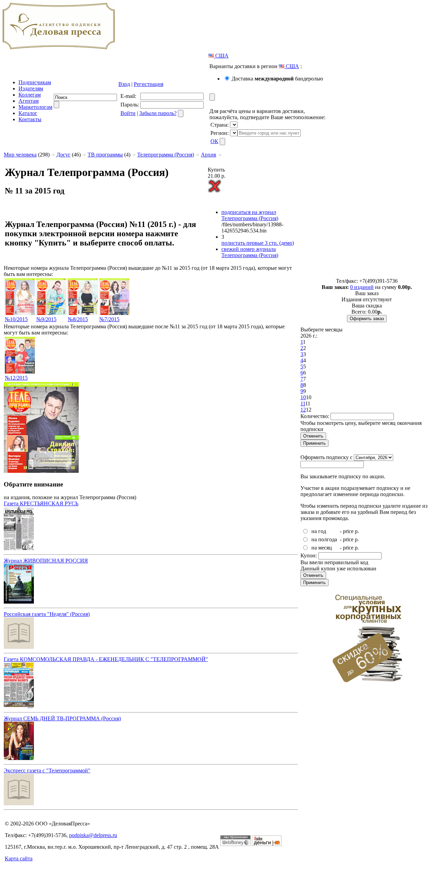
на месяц (321, 548)
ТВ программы (105, 154)
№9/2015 (46, 319)
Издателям (30, 88)
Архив (208, 154)
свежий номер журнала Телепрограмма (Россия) (249, 252)
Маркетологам (35, 107)
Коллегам (29, 95)
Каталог (27, 113)
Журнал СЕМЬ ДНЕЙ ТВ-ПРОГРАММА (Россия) (62, 718)
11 (302, 403)
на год (318, 531)
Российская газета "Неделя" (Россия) (47, 614)
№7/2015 (109, 319)
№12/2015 (16, 378)
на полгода (324, 539)
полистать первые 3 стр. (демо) (257, 243)
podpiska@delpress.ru (93, 835)
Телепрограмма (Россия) (165, 154)
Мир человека (20, 154)
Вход (124, 84)
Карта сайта (19, 858)
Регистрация (148, 84)
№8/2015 (78, 319)
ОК (214, 141)
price (348, 531)
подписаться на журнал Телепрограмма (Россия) (249, 215)
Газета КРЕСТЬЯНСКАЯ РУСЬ (41, 503)
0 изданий (362, 287)
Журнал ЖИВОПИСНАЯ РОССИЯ (46, 561)
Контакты (29, 119)
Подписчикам (34, 82)
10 (303, 397)
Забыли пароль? (158, 113)
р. (357, 531)
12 (303, 410)
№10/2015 (16, 319)
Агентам (28, 101)
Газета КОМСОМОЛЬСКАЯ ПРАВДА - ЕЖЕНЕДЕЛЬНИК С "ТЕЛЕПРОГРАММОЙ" (106, 659)
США (221, 56)
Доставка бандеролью (277, 78)
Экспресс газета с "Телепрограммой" (47, 770)
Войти (128, 113)
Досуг (63, 154)
